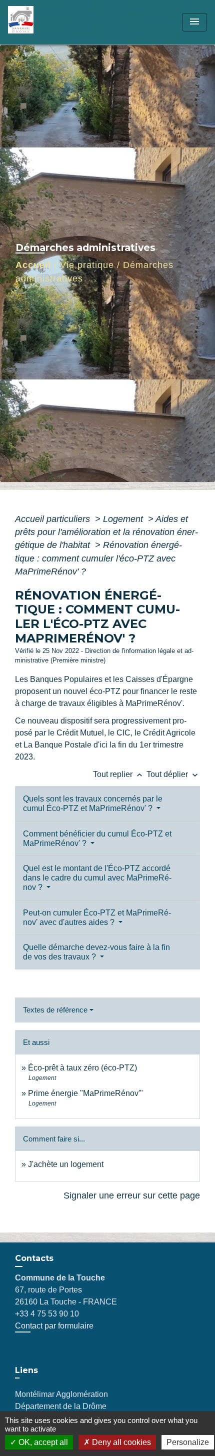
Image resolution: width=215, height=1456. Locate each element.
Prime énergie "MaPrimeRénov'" (86, 1093)
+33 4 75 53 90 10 (47, 1314)
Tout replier (118, 774)
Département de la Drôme (60, 1406)
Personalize (187, 1442)
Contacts (34, 1258)
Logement (124, 519)
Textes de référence (55, 1010)
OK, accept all (42, 1442)
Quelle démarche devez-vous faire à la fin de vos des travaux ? (96, 952)
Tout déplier (173, 774)
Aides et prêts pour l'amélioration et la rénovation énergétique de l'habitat (106, 532)
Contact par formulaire (54, 1326)
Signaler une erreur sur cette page (132, 1195)
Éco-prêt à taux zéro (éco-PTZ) (82, 1068)
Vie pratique (87, 265)
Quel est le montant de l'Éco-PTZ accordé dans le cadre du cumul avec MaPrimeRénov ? (97, 878)
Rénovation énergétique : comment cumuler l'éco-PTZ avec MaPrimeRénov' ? (98, 558)
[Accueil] (45, 22)
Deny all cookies (120, 1442)
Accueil (33, 265)
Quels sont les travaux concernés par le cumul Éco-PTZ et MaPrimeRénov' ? (92, 803)
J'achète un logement (66, 1164)
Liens (26, 1370)
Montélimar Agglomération (61, 1394)
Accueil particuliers (53, 519)
